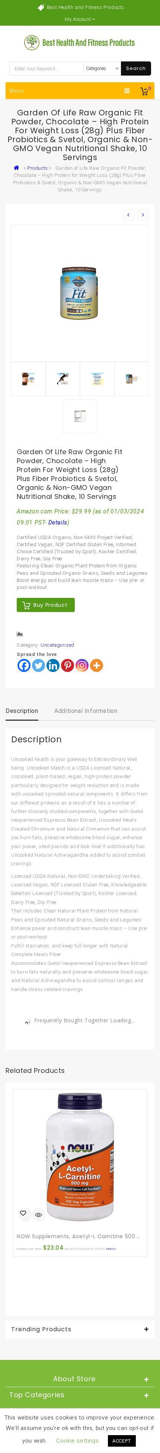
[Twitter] (38, 665)
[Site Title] (80, 42)
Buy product (50, 605)
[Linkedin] (53, 665)
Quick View (38, 1215)
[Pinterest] (67, 665)
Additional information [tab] (85, 710)
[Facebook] (24, 665)
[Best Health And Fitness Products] (18, 168)
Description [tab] (22, 710)
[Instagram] (82, 665)
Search (136, 68)
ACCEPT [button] (121, 1441)
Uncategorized (57, 645)
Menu (16, 90)
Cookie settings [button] (77, 1440)
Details (57, 522)
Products (37, 168)
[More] (96, 665)
